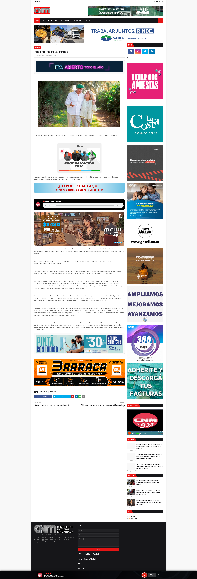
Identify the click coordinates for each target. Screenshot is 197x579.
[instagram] (157, 1)
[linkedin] (152, 51)
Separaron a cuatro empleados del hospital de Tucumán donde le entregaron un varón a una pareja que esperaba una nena (149, 466)
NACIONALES (43, 44)
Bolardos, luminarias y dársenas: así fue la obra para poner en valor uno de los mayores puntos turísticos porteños (148, 492)
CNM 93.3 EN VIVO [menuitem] (47, 20)
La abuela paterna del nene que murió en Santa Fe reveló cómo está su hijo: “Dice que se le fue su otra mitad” (149, 446)
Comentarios (133, 518)
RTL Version (37, 1)
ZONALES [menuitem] (67, 20)
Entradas (132, 516)
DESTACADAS (43, 392)
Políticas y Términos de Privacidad (87, 559)
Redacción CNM (40, 55)
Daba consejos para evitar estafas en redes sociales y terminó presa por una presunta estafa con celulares (149, 502)
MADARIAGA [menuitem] (58, 20)
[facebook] (154, 1)
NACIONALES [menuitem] (77, 20)
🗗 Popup (152, 575)
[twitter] (162, 1)
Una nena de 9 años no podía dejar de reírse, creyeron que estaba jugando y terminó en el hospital (147, 482)
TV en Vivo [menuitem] (87, 20)
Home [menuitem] (37, 20)
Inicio (36, 44)
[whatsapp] (160, 1)
